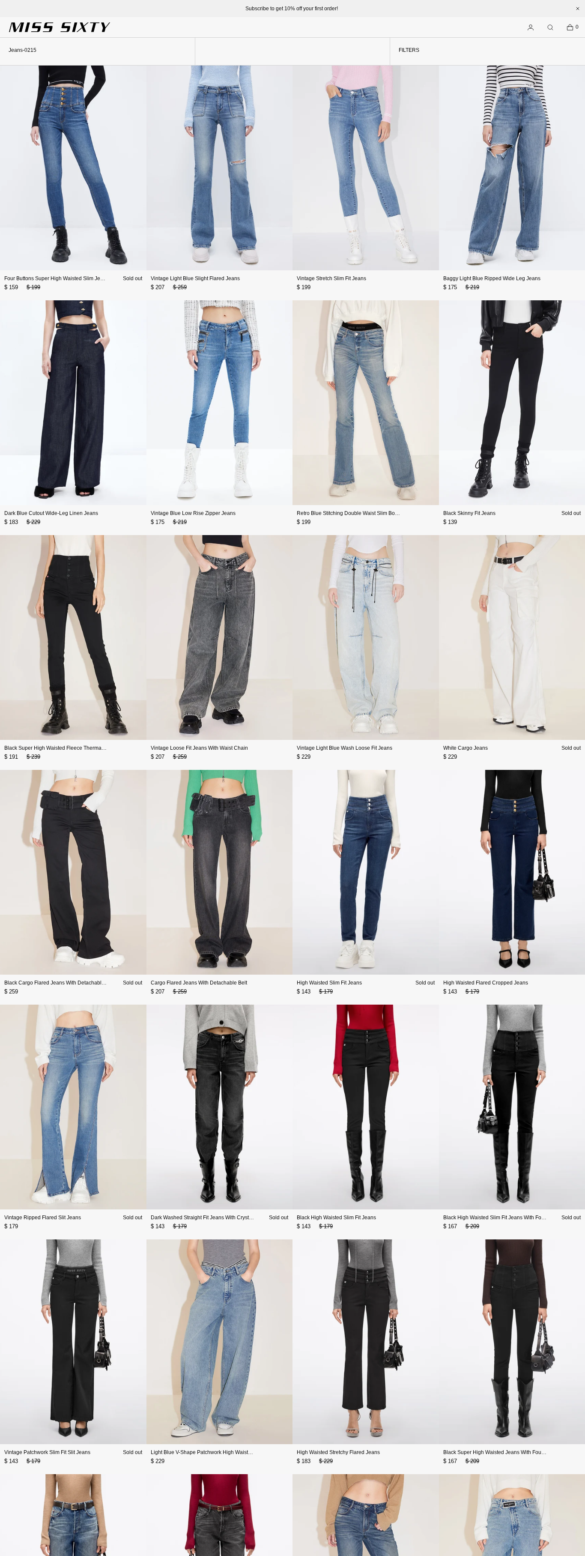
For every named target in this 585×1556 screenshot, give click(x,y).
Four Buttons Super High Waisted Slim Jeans (56, 278)
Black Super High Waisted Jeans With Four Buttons (502, 1452)
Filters (409, 50)
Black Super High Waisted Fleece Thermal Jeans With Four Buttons (82, 748)
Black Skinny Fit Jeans (469, 513)
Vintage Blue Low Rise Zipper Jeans (193, 513)
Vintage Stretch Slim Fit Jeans (331, 278)
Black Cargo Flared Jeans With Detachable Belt (59, 983)
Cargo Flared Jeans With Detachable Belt (199, 983)
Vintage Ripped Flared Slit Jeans (42, 1218)
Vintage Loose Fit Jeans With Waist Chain (199, 748)
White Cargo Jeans (465, 748)
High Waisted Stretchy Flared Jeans (338, 1452)
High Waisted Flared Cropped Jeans (485, 983)
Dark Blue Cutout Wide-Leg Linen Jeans (51, 513)
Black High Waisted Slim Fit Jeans (336, 1218)
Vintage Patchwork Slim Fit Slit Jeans (47, 1452)
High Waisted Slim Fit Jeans (329, 983)
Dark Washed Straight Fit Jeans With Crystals (203, 1218)
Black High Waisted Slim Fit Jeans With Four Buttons (504, 1218)
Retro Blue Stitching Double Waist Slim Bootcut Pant (357, 513)
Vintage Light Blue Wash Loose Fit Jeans (344, 748)
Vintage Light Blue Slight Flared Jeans (195, 278)
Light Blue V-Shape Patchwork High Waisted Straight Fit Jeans (223, 1452)
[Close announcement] (578, 9)
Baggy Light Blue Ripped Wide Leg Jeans (491, 278)
